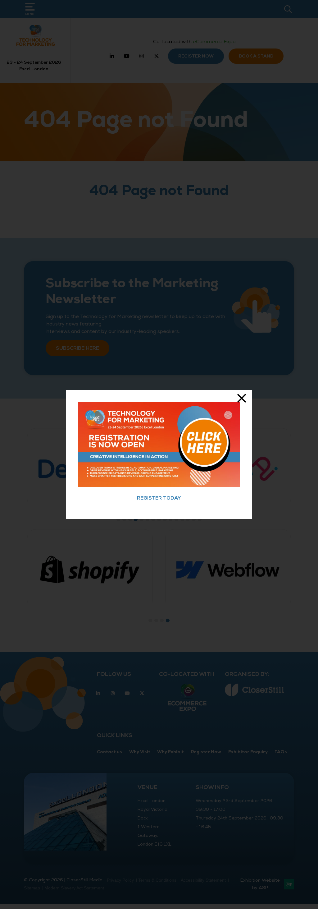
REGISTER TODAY (159, 498)
